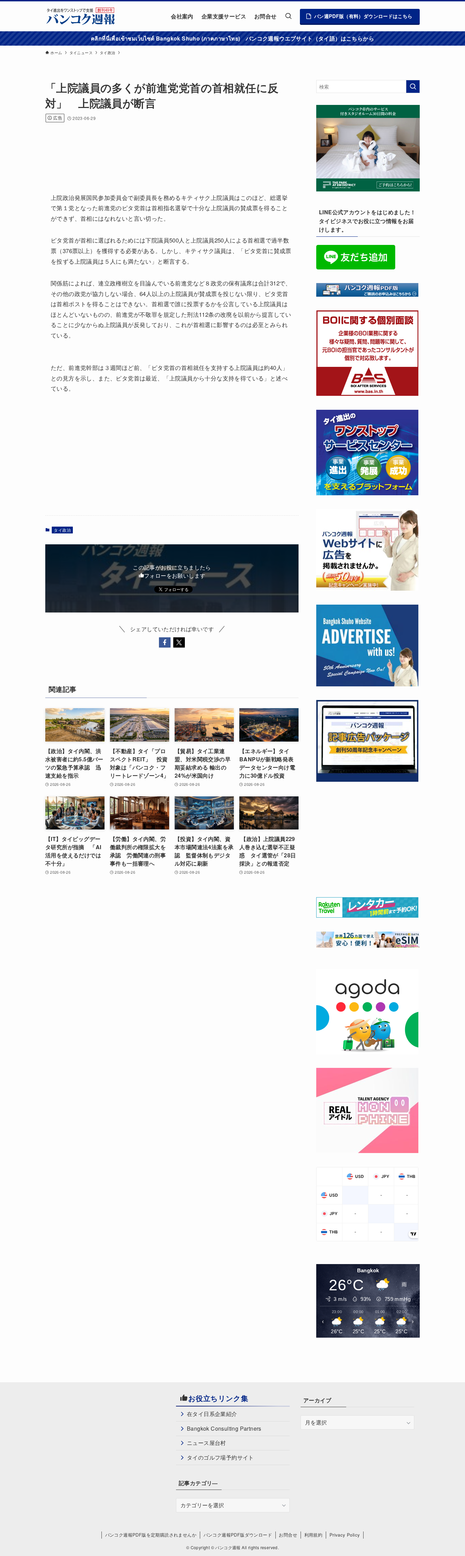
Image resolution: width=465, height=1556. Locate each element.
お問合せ (288, 1534)
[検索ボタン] (288, 16)
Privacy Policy (345, 1534)
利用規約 (313, 1534)
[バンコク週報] (80, 16)
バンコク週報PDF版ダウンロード (238, 1534)
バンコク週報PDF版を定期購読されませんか (150, 1534)
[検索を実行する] (413, 86)
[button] (165, 642)
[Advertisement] (169, 148)
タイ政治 (62, 530)
